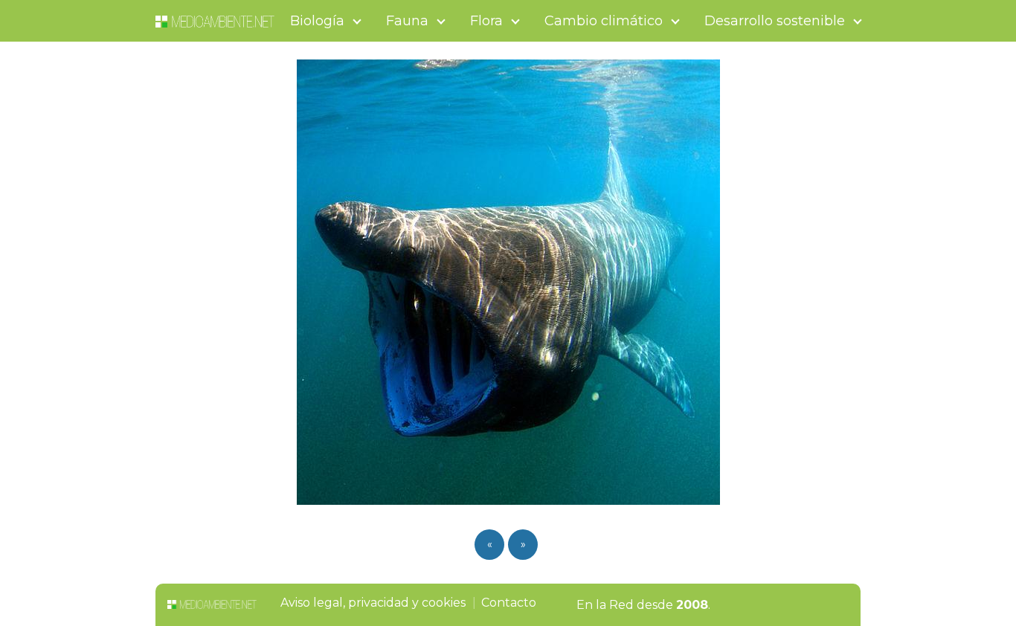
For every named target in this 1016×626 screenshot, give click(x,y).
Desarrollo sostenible (774, 21)
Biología (317, 21)
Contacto (508, 603)
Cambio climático (603, 21)
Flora (486, 21)
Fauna (407, 21)
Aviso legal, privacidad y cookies (373, 603)
